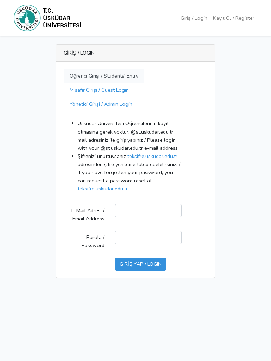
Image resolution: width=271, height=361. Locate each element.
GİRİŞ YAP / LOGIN (141, 264)
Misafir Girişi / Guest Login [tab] (99, 89)
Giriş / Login (194, 18)
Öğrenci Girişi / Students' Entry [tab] (104, 75)
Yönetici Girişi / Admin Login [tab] (101, 104)
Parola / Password (93, 241)
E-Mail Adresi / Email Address (87, 214)
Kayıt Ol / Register (233, 18)
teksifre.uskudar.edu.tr (152, 156)
